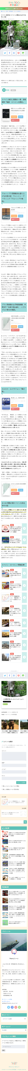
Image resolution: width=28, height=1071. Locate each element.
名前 (3, 762)
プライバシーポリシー (14, 1066)
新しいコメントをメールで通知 (11, 786)
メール (4, 769)
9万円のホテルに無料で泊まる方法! (14, 8)
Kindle (21, 116)
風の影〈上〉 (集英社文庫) (18, 397)
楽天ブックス (15, 120)
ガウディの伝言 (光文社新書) (18, 483)
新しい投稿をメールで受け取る (11, 789)
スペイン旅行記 (12, 712)
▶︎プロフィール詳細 (7, 999)
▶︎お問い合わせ (6, 1001)
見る (13, 90)
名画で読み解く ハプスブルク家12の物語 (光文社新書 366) (18, 318)
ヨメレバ (16, 112)
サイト (3, 775)
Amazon (14, 116)
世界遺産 (14, 714)
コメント (4, 750)
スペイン (8, 714)
